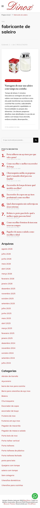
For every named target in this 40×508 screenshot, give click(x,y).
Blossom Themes (9, 504)
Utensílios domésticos (11, 480)
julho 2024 (6, 363)
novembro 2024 (8, 348)
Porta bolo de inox (10, 436)
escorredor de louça (10, 411)
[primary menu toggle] (3, 6)
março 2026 (7, 274)
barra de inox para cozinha (13, 386)
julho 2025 (6, 308)
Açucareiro (6, 381)
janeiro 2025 (7, 338)
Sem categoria (8, 475)
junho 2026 (6, 259)
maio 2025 (6, 318)
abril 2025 (6, 323)
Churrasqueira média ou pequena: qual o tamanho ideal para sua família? (21, 176)
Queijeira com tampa (11, 465)
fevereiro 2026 (8, 278)
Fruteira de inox (8, 416)
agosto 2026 (7, 249)
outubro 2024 (8, 353)
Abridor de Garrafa (10, 376)
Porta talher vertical (10, 440)
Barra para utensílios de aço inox (16, 391)
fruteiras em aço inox (11, 421)
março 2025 (7, 328)
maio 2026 (6, 264)
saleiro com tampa (13, 80)
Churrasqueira (8, 401)
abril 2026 (6, 269)
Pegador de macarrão (11, 426)
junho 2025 (6, 313)
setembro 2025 (8, 303)
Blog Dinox (27, 500)
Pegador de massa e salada (14, 431)
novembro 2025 (8, 293)
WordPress (31, 504)
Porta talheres (8, 445)
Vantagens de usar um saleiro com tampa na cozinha (19, 87)
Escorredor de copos (10, 406)
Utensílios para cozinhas (12, 485)
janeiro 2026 (7, 283)
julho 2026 (6, 254)
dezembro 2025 (8, 288)
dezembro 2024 (8, 343)
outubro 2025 (8, 298)
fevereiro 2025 (8, 333)
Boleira (5, 396)
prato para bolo (8, 460)
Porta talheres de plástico (13, 450)
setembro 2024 (8, 358)
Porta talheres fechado (12, 455)
